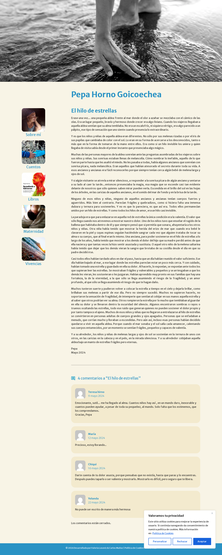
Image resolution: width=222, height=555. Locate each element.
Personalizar (160, 541)
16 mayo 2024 (96, 468)
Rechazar (182, 541)
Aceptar (202, 541)
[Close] (212, 513)
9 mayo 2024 (96, 395)
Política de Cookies (134, 548)
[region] (179, 529)
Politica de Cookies (162, 533)
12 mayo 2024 (96, 438)
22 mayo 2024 (96, 502)
